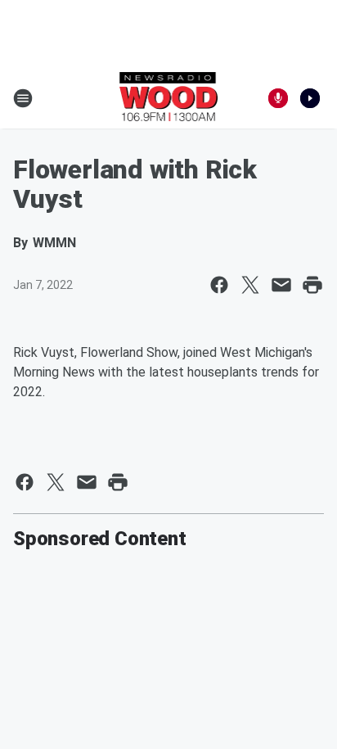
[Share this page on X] (250, 284)
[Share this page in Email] (281, 284)
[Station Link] (168, 98)
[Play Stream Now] (310, 98)
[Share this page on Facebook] (219, 284)
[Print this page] (312, 284)
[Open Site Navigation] (23, 98)
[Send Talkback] (278, 98)
